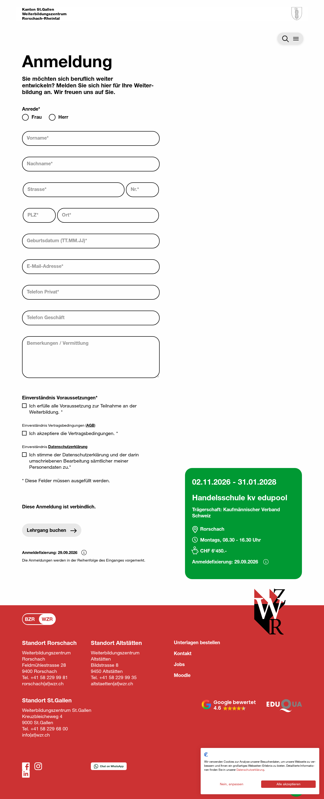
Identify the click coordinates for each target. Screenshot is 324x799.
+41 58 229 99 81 (49, 677)
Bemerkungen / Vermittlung (57, 343)
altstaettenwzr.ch (112, 683)
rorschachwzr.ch (43, 683)
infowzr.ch (36, 735)
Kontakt (182, 653)
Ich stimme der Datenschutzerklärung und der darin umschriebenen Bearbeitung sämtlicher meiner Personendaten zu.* (84, 461)
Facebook (26, 766)
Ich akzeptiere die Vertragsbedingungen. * (73, 433)
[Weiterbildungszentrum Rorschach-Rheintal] (297, 13)
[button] (229, 705)
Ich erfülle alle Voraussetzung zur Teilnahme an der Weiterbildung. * (83, 409)
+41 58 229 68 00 (49, 728)
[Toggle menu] (296, 38)
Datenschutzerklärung (68, 446)
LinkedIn (26, 774)
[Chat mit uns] (109, 768)
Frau (37, 117)
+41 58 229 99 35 (118, 677)
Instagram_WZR (38, 766)
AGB (90, 425)
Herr (63, 117)
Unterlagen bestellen (197, 642)
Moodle (182, 675)
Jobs (179, 664)
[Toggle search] (285, 38)
